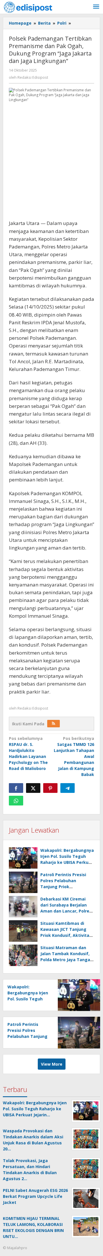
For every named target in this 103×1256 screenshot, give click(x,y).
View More (51, 1064)
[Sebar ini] (16, 788)
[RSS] (53, 723)
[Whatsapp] (16, 800)
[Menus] (96, 7)
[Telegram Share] (67, 788)
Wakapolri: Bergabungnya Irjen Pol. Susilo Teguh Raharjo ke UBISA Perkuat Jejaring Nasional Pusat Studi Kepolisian (67, 862)
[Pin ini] (50, 788)
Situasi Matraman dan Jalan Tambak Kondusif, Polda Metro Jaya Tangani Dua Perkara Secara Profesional (67, 959)
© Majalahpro (15, 1247)
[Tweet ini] (33, 788)
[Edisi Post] (28, 6)
